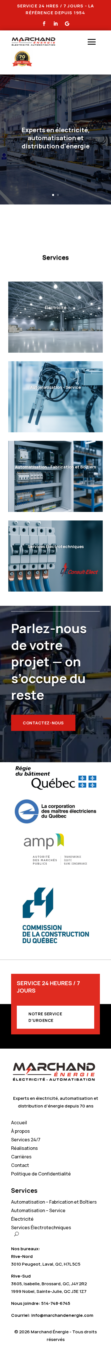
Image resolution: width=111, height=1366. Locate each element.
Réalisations (24, 1148)
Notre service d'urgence (45, 1017)
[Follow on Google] (66, 23)
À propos (20, 1131)
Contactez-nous (43, 723)
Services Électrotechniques (56, 546)
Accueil (19, 1123)
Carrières (21, 1157)
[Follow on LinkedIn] (55, 23)
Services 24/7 (25, 1140)
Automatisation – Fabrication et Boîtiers (54, 1202)
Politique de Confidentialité (41, 1174)
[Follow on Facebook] (44, 23)
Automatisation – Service (38, 1211)
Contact (20, 1165)
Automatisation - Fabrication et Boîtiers (55, 467)
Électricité (55, 307)
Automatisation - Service (55, 387)
